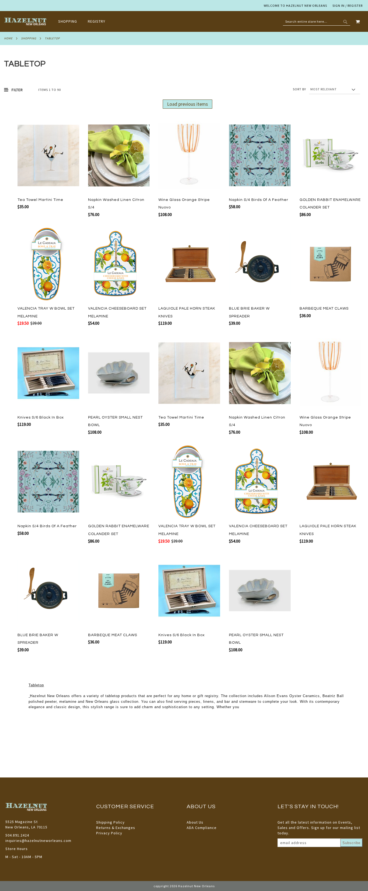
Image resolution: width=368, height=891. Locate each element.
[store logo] (25, 21)
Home (8, 38)
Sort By (299, 89)
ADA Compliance (202, 827)
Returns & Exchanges (115, 827)
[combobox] (316, 22)
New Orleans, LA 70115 (26, 827)
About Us (195, 822)
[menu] (84, 21)
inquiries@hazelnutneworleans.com (38, 840)
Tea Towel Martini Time (40, 200)
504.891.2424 (17, 835)
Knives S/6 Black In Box (41, 417)
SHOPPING (28, 38)
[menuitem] (70, 21)
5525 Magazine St (21, 821)
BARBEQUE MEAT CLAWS (324, 308)
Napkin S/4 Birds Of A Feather (258, 200)
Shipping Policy (110, 822)
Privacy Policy (109, 833)
